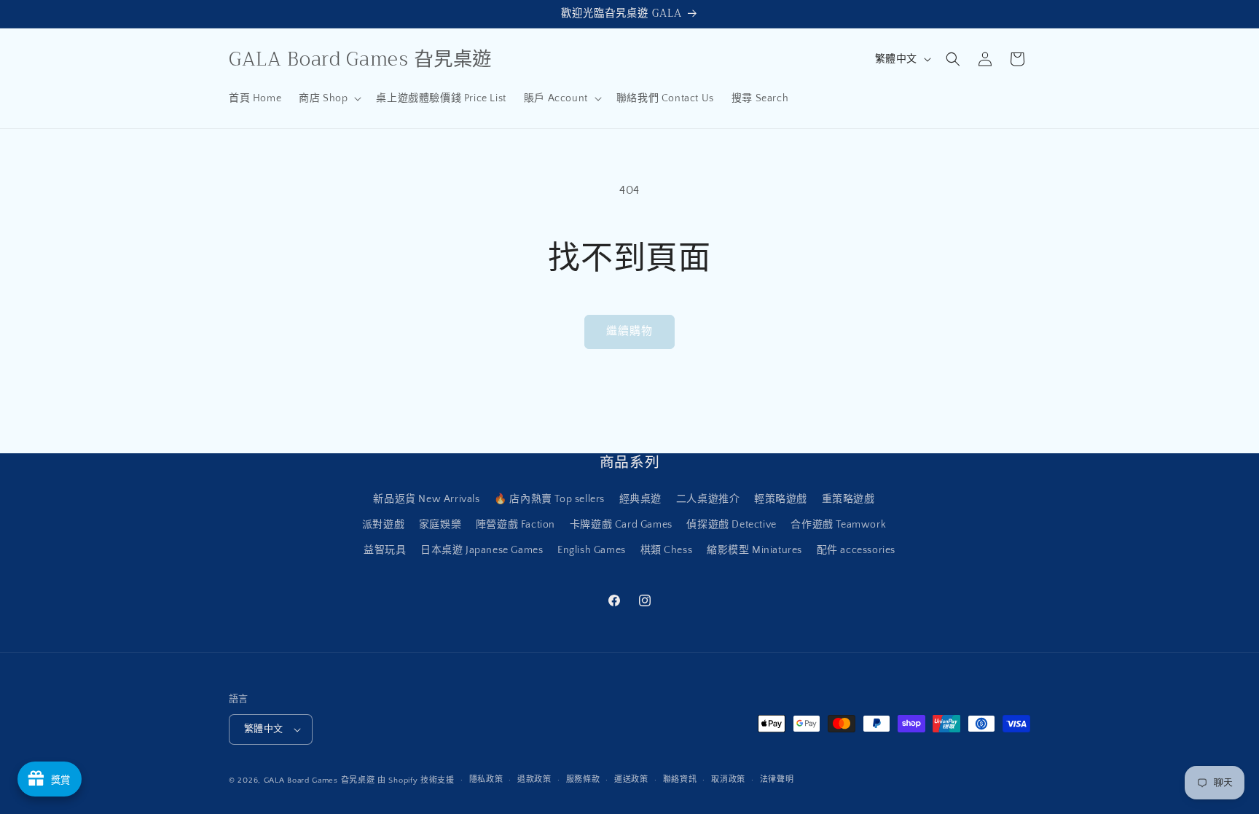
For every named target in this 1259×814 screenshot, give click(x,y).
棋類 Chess (666, 550)
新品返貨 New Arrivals (426, 499)
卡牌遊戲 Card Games (621, 525)
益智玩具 (385, 550)
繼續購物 (629, 331)
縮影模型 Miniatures (754, 550)
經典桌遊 (640, 499)
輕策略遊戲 (780, 499)
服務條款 (583, 779)
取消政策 (728, 779)
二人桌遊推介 (708, 499)
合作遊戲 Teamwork (838, 525)
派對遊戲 (383, 525)
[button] (328, 98)
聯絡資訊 (680, 779)
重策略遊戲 (848, 499)
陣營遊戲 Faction (515, 525)
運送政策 (631, 779)
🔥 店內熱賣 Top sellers (549, 499)
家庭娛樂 (440, 525)
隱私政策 (486, 779)
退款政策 (534, 779)
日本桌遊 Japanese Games (481, 550)
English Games (591, 550)
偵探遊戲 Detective (731, 525)
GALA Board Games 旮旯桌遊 (319, 780)
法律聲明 (777, 779)
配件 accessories (856, 550)
